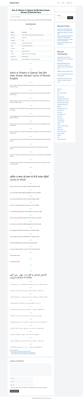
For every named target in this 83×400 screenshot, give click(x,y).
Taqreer (59, 135)
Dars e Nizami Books (62, 93)
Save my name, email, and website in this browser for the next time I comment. (29, 387)
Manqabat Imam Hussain (63, 102)
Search (58, 15)
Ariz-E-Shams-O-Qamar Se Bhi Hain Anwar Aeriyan (21, 351)
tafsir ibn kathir (60, 133)
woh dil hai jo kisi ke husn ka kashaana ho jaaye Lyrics (64, 80)
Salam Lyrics (60, 129)
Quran (58, 123)
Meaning (59, 106)
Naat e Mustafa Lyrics (68, 71)
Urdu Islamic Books (61, 139)
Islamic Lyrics (69, 2)
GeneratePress (48, 398)
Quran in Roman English (62, 125)
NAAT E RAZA (60, 110)
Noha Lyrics (60, 118)
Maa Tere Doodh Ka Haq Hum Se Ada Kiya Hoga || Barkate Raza (23, 353)
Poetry (63, 2)
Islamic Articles (60, 96)
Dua (58, 94)
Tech (58, 137)
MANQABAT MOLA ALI (62, 104)
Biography (59, 89)
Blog (58, 91)
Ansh (58, 74)
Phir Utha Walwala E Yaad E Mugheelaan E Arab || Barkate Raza (23, 352)
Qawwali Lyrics (60, 121)
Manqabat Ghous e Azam (63, 100)
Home (58, 2)
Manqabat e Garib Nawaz (63, 98)
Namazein (59, 57)
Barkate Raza (14, 3)
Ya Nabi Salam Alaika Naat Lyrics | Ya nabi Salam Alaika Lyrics (65, 59)
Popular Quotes (60, 120)
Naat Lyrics (59, 112)
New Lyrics (59, 116)
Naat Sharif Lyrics (14, 350)
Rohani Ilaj (59, 127)
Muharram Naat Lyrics (62, 108)
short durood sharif (61, 131)
